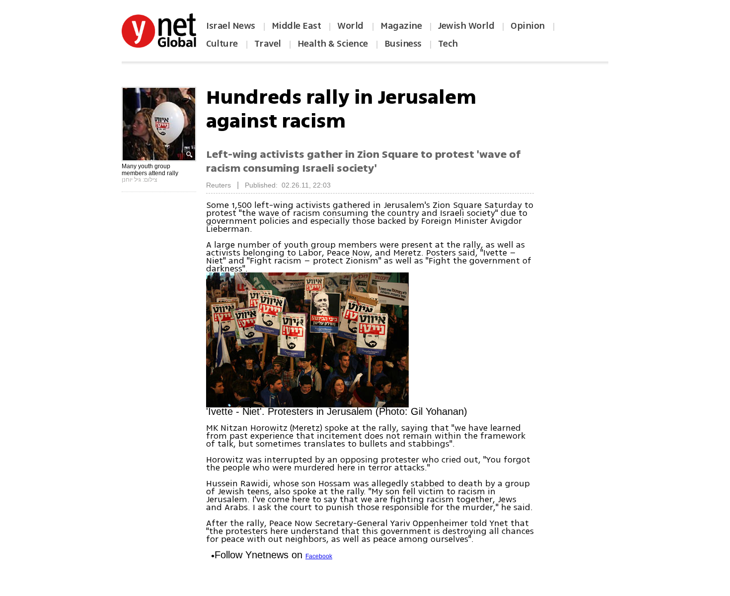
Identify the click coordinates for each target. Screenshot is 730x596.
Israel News (230, 26)
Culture (222, 44)
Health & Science (332, 44)
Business (403, 44)
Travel (267, 44)
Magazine (401, 26)
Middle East (296, 26)
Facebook (318, 556)
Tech (448, 44)
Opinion (528, 26)
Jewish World (466, 26)
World (351, 26)
